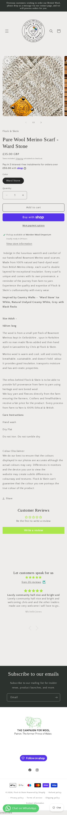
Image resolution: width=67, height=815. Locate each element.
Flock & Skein (20, 792)
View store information (19, 243)
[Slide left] (26, 122)
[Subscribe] (56, 697)
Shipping (19, 159)
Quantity (7, 188)
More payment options (34, 225)
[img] (33, 577)
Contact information (35, 803)
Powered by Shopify (36, 792)
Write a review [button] (33, 530)
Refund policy (55, 792)
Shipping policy (53, 798)
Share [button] (9, 498)
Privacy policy (17, 798)
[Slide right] (41, 122)
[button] (7, 31)
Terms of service (34, 798)
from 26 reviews (31, 582)
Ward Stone (13, 180)
